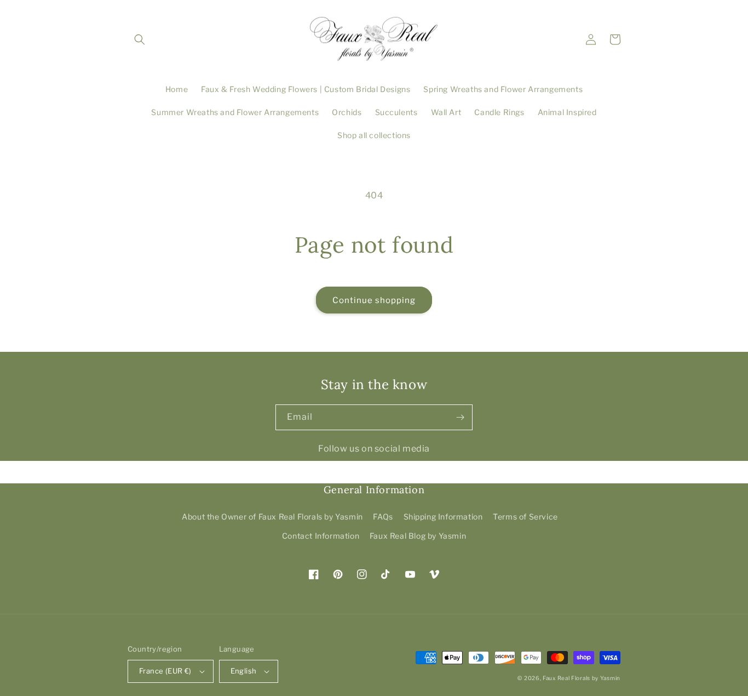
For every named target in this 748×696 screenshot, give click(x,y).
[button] (140, 39)
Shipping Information (443, 516)
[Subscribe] (460, 417)
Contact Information (320, 535)
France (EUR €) (165, 670)
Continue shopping (374, 300)
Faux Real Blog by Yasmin (418, 535)
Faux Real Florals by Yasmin (581, 678)
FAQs (383, 516)
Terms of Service (525, 516)
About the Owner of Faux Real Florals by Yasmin (272, 516)
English (244, 670)
